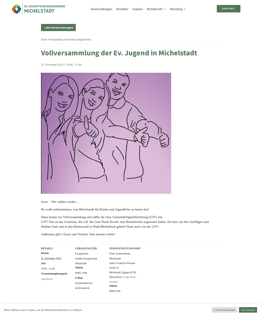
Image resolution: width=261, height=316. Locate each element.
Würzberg (176, 9)
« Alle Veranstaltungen (58, 27)
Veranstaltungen (101, 9)
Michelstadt (154, 9)
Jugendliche (47, 279)
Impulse (137, 9)
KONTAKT (228, 8)
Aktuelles (122, 9)
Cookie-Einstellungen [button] (224, 310)
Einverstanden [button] (248, 310)
